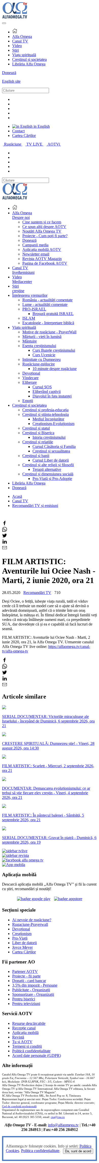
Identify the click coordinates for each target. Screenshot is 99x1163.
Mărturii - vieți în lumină (41, 336)
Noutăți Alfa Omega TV (41, 231)
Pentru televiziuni (26, 1003)
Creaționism (21, 933)
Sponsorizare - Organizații (33, 994)
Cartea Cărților (24, 135)
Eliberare (29, 382)
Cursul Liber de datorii (50, 460)
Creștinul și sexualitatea (51, 451)
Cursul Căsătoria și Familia (54, 446)
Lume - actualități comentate (45, 304)
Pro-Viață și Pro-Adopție (52, 478)
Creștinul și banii (35, 455)
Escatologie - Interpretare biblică (48, 323)
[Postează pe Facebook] (4, 524)
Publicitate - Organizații (31, 990)
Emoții (27, 401)
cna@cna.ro (58, 1117)
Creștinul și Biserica (38, 433)
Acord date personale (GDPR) (36, 1055)
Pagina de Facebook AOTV (44, 263)
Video (17, 46)
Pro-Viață (19, 938)
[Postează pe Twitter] (4, 536)
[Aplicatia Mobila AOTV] (68, 899)
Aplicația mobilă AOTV (41, 249)
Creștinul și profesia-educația (45, 410)
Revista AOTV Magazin (42, 259)
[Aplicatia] (34, 899)
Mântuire (29, 341)
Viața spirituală (24, 55)
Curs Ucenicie (43, 355)
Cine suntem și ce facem (41, 222)
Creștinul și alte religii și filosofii (48, 465)
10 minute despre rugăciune (54, 368)
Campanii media (35, 245)
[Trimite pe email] (4, 549)
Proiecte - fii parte (26, 976)
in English (41, 126)
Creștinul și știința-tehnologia (45, 414)
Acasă (17, 496)
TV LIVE (34, 144)
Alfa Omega (22, 36)
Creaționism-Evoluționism (53, 423)
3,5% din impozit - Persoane (34, 985)
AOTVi (54, 144)
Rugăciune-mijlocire (38, 364)
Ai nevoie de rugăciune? (31, 920)
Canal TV (20, 41)
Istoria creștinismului (48, 437)
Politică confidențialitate (31, 1051)
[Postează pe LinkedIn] (4, 543)
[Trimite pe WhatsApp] (4, 530)
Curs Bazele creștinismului (53, 350)
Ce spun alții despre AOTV (44, 226)
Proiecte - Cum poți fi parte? (45, 236)
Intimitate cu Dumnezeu (41, 359)
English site (11, 81)
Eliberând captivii (46, 391)
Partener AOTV (25, 971)
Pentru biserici (23, 999)
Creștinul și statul (36, 428)
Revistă (18, 1037)
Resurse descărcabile (28, 1023)
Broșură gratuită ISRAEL (53, 313)
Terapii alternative (46, 469)
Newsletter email (35, 254)
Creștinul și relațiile (37, 442)
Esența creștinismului (39, 346)
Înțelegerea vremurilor (29, 295)
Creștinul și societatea (29, 59)
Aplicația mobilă (25, 1032)
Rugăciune (13, 144)
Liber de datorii (24, 943)
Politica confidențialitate (40, 1150)
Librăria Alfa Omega (28, 64)
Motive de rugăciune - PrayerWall (49, 332)
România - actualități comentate (47, 300)
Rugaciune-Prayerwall (30, 924)
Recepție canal (24, 1028)
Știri (15, 50)
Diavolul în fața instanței (52, 396)
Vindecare (30, 378)
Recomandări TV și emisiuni (35, 505)
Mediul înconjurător (48, 419)
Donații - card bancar (29, 980)
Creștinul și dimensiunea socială (47, 474)
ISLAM (28, 318)
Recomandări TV (37, 592)
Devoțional (31, 373)
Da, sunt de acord (78, 1151)
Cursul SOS (42, 387)
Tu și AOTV (22, 1042)
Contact (18, 131)
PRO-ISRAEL (34, 309)
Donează (9, 72)
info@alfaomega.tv (63, 1125)
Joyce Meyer (22, 947)
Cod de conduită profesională (19, 1106)
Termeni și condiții (27, 1046)
